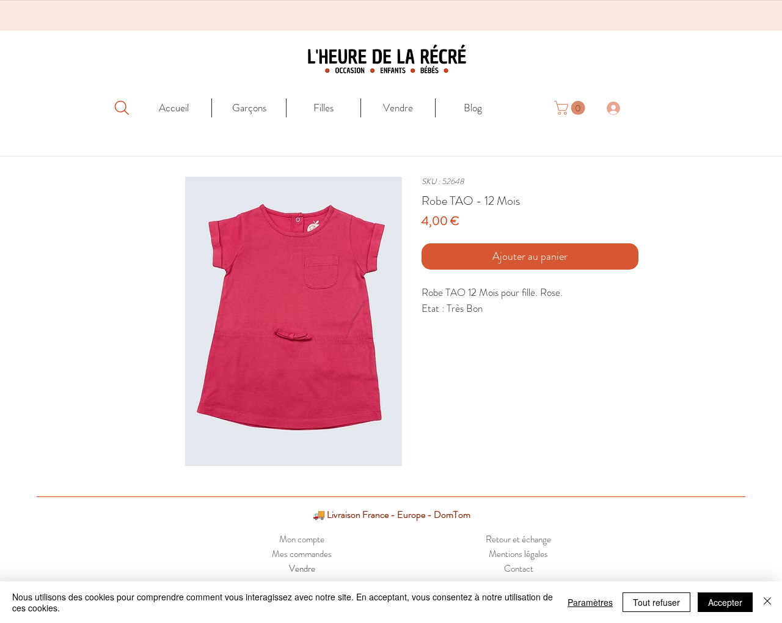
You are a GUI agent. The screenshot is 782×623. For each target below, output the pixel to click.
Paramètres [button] (590, 602)
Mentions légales (518, 554)
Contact (518, 568)
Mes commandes (302, 554)
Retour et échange (518, 539)
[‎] (620, 107)
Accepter (725, 602)
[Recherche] (122, 107)
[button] (571, 108)
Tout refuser (656, 602)
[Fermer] (767, 602)
